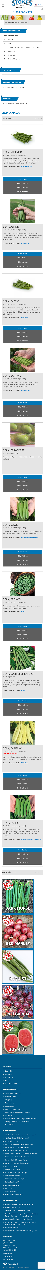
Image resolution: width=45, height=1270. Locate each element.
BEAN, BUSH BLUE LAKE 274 (19, 673)
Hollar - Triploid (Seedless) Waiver (17, 1163)
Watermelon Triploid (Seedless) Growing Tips (21, 1231)
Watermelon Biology (12, 1227)
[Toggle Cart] (3, 7)
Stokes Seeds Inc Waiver (13, 1182)
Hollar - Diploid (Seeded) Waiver (16, 1160)
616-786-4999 (8, 1253)
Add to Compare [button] (22, 188)
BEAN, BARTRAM (12, 375)
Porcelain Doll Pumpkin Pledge (16, 1172)
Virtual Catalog (8, 1259)
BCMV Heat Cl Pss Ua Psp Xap (31, 839)
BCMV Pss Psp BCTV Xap (29, 537)
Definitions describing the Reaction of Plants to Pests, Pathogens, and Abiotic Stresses (21, 1215)
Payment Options (11, 1097)
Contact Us (9, 1077)
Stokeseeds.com (8, 1256)
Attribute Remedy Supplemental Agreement (20, 1135)
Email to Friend (22, 192)
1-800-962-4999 (22, 12)
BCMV (23, 612)
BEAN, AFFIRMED (12, 152)
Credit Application (11, 1191)
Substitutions (10, 1106)
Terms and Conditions (13, 1093)
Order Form (9, 1188)
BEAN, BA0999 (11, 301)
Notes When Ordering (13, 1109)
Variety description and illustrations (17, 1122)
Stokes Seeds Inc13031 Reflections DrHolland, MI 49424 (10, 1248)
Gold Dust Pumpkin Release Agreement (19, 1144)
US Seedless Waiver (12, 1185)
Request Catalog (13, 1264)
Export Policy (9, 1125)
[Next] (41, 118)
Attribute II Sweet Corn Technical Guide (19, 1204)
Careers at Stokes (11, 1084)
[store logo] (22, 4)
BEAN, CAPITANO (12, 748)
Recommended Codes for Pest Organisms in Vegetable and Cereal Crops (20, 1223)
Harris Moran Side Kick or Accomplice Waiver (21, 1154)
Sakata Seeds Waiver (12, 1176)
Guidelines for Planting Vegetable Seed (19, 1219)
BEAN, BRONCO (12, 599)
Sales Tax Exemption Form (14, 1194)
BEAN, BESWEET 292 (14, 450)
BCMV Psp (24, 763)
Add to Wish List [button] (22, 183)
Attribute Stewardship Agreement (17, 1138)
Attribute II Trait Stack (12, 1208)
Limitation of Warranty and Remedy (17, 1112)
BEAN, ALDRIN (11, 226)
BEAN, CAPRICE (11, 823)
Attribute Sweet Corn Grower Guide (17, 1211)
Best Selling (9, 1071)
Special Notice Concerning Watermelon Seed (21, 1119)
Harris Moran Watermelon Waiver (17, 1157)
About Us (8, 1080)
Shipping (8, 1100)
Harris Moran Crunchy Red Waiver (17, 1147)
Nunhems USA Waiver (13, 1169)
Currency (8, 1115)
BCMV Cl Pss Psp (27, 167)
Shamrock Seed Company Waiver (16, 1179)
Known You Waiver (11, 1166)
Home (15, 22)
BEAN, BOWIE (10, 524)
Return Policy (9, 1103)
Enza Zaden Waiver (12, 1141)
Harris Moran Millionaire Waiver (16, 1151)
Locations (8, 1074)
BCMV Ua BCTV (26, 243)
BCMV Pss (24, 318)
